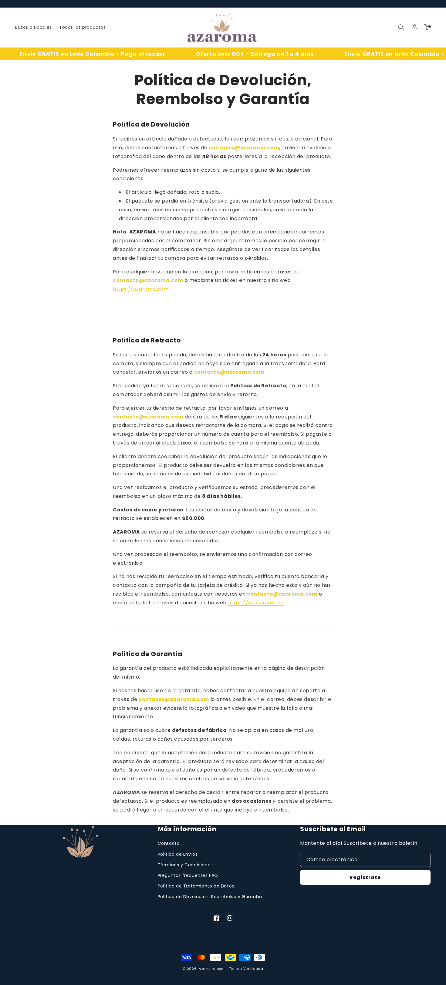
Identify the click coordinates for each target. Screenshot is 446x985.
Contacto (169, 843)
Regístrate (365, 877)
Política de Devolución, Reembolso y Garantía (210, 897)
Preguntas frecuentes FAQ (188, 875)
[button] (401, 27)
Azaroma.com (212, 968)
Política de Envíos (178, 854)
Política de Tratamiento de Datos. (196, 886)
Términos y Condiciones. (186, 865)
